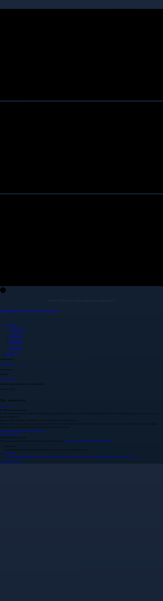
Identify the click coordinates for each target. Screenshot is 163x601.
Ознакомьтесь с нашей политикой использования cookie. (23, 431)
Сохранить (4, 462)
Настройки (4, 434)
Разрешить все (15, 434)
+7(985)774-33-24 (7, 364)
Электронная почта (8, 379)
